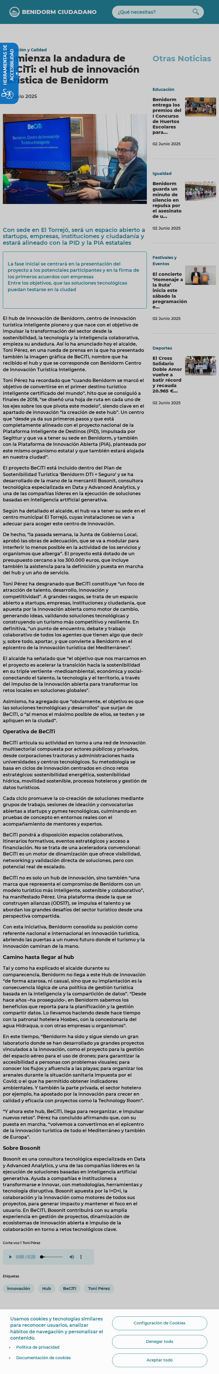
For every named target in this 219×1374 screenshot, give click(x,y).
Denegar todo (159, 1341)
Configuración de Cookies (159, 1323)
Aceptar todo (160, 1360)
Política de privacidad (37, 1347)
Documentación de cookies (43, 1357)
